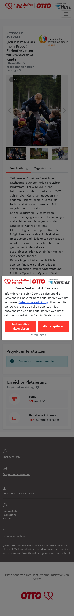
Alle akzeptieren (53, 326)
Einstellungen (37, 335)
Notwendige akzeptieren (20, 326)
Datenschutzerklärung (33, 302)
